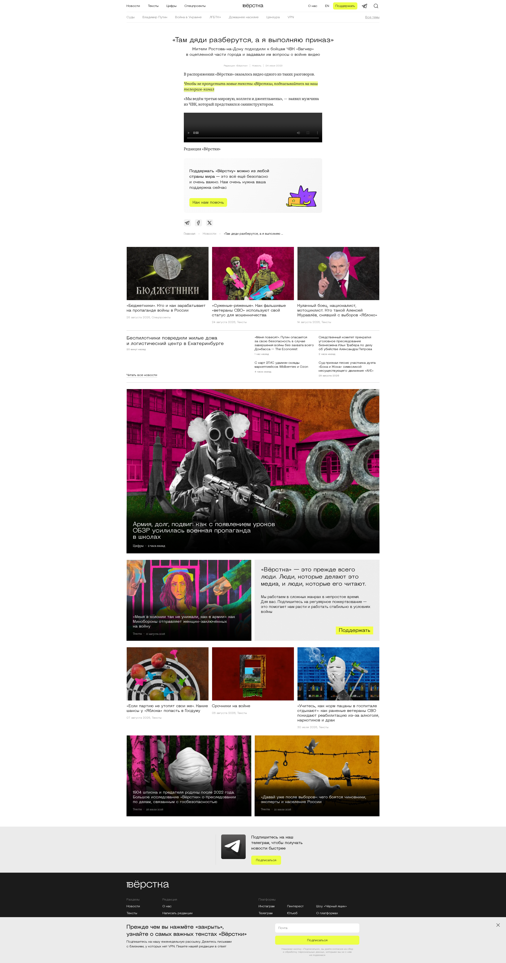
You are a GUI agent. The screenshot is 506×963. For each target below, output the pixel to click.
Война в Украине (188, 17)
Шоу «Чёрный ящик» (331, 906)
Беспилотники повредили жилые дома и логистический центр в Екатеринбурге (175, 340)
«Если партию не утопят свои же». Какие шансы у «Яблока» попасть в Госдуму (167, 708)
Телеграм (266, 913)
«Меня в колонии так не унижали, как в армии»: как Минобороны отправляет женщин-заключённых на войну (184, 621)
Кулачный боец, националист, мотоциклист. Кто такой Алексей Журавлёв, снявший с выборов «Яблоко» (337, 310)
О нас (312, 6)
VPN (291, 17)
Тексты (153, 6)
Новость (256, 65)
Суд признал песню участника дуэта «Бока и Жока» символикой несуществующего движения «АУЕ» (347, 367)
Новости (133, 6)
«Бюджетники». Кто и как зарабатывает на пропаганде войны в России (166, 308)
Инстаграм (267, 906)
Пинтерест (295, 906)
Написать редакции (177, 913)
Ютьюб (292, 913)
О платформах (327, 913)
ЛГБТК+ (215, 17)
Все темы (372, 17)
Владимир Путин (155, 17)
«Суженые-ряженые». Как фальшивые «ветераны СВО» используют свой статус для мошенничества (249, 310)
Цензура (273, 17)
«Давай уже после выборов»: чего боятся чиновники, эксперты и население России (313, 799)
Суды (130, 17)
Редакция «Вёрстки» (236, 65)
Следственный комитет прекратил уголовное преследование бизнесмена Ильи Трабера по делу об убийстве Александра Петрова (345, 343)
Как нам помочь (208, 202)
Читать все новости (141, 375)
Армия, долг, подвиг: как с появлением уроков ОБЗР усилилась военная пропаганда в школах (204, 530)
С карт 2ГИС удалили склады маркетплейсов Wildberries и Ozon (281, 365)
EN (327, 6)
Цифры (171, 6)
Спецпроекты (195, 6)
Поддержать (345, 6)
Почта (282, 928)
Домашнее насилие (244, 17)
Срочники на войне (231, 706)
